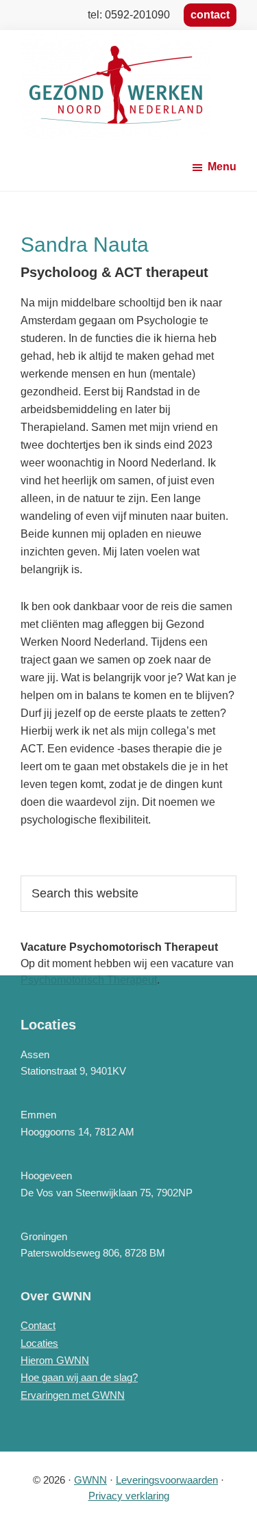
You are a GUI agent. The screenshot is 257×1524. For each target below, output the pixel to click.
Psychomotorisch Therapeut (89, 980)
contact (210, 15)
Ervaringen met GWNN (73, 1395)
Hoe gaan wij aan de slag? (79, 1377)
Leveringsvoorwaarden (167, 1480)
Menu (222, 166)
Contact (38, 1325)
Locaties (39, 1343)
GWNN (90, 1480)
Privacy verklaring (128, 1495)
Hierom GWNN (55, 1360)
